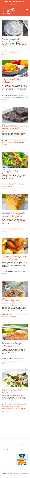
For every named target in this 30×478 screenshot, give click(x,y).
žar (25, 271)
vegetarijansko (5, 52)
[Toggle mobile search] (24, 9)
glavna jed (20, 95)
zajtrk (10, 52)
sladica (14, 142)
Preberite (4, 54)
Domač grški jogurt (10, 39)
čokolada (24, 140)
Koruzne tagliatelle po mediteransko (11, 81)
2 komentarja (15, 361)
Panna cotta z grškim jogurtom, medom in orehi (12, 301)
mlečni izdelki (20, 50)
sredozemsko (6, 97)
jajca (23, 183)
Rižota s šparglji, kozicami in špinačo (14, 391)
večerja (12, 184)
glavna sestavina (5, 142)
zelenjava (24, 97)
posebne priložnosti (9, 406)
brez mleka (20, 140)
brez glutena (14, 50)
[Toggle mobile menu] (27, 9)
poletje (23, 95)
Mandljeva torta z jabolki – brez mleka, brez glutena (14, 215)
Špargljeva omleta (10, 171)
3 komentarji (9, 186)
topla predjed (12, 97)
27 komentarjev (12, 316)
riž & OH (20, 406)
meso (23, 271)
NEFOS (18, 475)
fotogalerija (19, 314)
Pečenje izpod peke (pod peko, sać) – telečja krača (14, 258)
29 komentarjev (15, 52)
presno (10, 142)
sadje (3, 229)
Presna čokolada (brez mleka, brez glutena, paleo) (15, 127)
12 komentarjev (18, 229)
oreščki (24, 228)
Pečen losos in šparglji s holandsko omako (12, 345)
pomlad (3, 184)
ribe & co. (9, 359)
